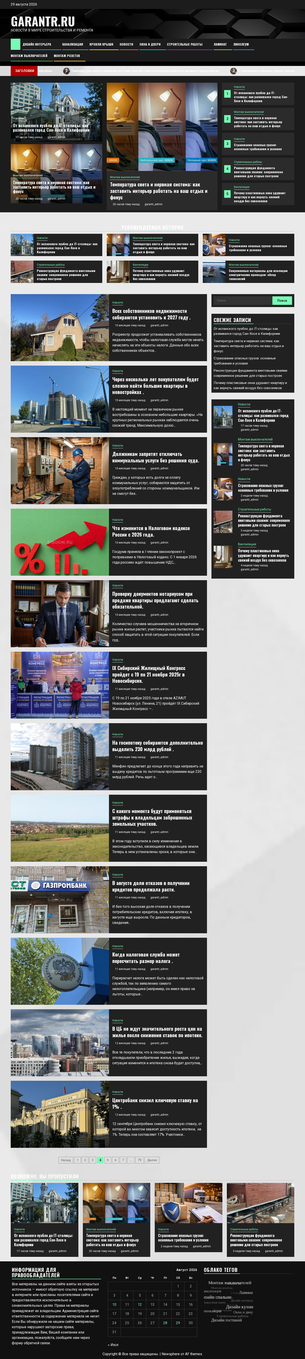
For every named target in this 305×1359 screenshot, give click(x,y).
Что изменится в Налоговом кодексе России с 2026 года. (151, 531)
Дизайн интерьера (37, 44)
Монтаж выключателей (29, 55)
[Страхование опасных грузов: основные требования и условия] (162, 127)
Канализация (72, 44)
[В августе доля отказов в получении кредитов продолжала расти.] (60, 899)
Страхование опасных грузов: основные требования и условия (217, 71)
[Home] (15, 44)
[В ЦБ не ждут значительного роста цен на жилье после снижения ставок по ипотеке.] (60, 1042)
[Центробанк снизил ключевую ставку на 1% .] (60, 1114)
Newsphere (171, 1354)
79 (139, 1160)
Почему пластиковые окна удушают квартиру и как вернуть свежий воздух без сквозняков (260, 196)
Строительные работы (185, 44)
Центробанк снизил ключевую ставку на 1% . (155, 1103)
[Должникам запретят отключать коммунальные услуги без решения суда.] (60, 470)
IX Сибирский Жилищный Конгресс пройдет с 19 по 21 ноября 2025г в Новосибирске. (148, 674)
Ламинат (220, 44)
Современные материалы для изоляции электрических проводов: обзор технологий (258, 274)
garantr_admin (154, 198)
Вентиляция (241, 187)
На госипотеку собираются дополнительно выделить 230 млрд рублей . (157, 745)
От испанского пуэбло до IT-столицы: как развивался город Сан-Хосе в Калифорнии (261, 96)
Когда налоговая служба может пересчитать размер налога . (146, 957)
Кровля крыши (101, 44)
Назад (66, 1160)
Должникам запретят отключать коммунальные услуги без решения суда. (155, 457)
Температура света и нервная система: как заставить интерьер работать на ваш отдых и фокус (258, 121)
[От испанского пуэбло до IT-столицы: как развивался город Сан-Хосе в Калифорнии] (22, 245)
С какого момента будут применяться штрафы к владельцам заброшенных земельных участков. (152, 817)
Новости (126, 44)
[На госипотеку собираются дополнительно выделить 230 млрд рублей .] (60, 756)
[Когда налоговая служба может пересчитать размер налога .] (60, 971)
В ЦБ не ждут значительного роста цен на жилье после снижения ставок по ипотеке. (157, 1032)
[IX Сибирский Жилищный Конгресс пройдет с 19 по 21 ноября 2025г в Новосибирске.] (60, 685)
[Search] (291, 50)
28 (165, 1323)
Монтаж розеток (67, 55)
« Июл (113, 1345)
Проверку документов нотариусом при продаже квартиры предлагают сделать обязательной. (155, 600)
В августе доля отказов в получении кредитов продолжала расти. (151, 886)
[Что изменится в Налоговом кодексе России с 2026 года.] (60, 542)
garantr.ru (43, 21)
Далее (152, 1160)
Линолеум (241, 44)
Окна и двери (150, 44)
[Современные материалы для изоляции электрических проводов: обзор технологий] (214, 272)
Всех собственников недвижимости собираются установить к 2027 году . (151, 314)
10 (114, 1304)
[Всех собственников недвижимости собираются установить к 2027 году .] (60, 327)
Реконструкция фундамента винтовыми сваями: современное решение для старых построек (258, 171)
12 (140, 1304)
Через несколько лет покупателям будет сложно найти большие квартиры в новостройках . (155, 385)
